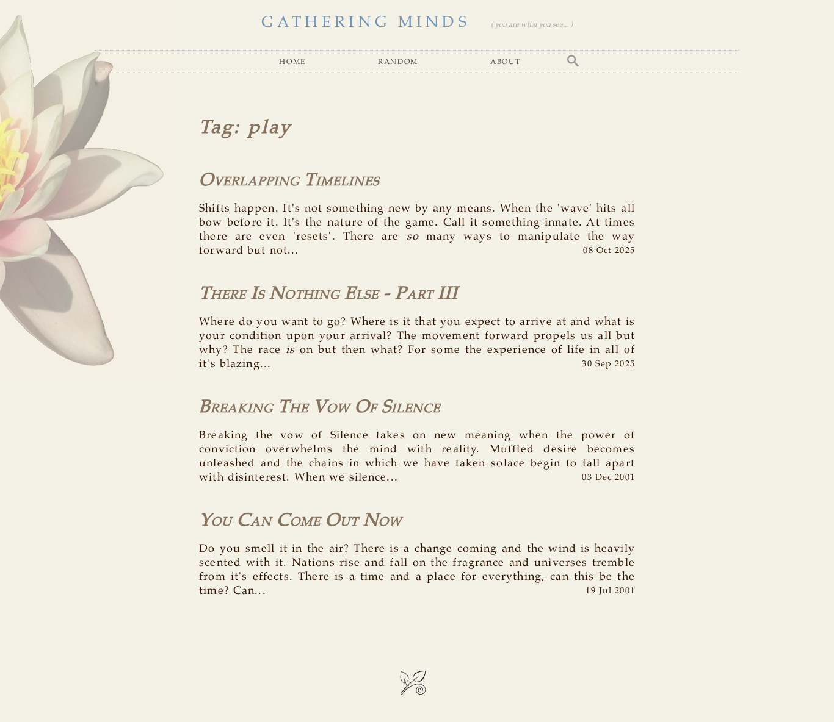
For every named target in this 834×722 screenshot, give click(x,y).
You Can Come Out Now (300, 521)
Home (292, 61)
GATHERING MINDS (365, 22)
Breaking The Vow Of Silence (319, 407)
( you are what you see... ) (532, 25)
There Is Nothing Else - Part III (328, 294)
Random (398, 61)
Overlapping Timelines (289, 180)
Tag (216, 128)
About (505, 61)
